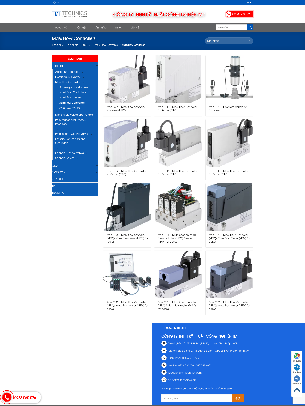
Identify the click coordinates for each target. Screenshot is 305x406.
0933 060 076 (25, 397)
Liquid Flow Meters (70, 97)
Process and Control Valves (71, 133)
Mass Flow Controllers (106, 44)
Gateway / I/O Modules (73, 87)
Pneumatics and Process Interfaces (70, 121)
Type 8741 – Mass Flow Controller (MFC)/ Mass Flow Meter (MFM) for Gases (229, 238)
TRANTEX (58, 193)
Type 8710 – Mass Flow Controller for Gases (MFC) (177, 108)
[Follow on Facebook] (248, 3)
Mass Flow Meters (69, 107)
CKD (55, 165)
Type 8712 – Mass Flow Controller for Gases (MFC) (126, 172)
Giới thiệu (81, 27)
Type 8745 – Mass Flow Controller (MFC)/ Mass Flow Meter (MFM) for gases (229, 305)
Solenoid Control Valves (69, 152)
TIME (55, 186)
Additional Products (67, 71)
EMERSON (58, 172)
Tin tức (119, 27)
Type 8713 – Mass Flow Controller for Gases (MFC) (177, 172)
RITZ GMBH (59, 179)
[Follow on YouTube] (251, 3)
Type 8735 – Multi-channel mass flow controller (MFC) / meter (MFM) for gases (177, 238)
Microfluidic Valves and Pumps (74, 114)
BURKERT (86, 44)
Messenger (297, 383)
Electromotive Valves (67, 76)
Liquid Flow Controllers (72, 92)
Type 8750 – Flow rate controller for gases (227, 108)
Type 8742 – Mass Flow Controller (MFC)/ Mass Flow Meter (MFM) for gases (127, 305)
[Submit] (250, 27)
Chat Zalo (297, 372)
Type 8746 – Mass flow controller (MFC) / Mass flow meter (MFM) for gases (177, 305)
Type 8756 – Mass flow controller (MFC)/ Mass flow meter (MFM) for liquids (127, 238)
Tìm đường (296, 361)
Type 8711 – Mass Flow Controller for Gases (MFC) (228, 172)
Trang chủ (60, 27)
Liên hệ (135, 27)
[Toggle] (96, 66)
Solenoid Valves (64, 157)
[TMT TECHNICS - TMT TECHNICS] (69, 14)
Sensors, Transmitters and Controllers (70, 140)
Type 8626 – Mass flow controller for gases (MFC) (126, 108)
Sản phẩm (101, 27)
